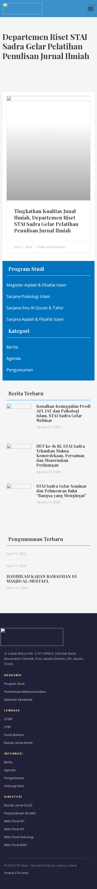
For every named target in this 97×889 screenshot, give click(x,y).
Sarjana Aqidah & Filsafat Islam (34, 319)
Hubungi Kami (14, 786)
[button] (91, 8)
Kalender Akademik (18, 699)
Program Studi (14, 684)
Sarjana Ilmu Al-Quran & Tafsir (35, 308)
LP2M (8, 719)
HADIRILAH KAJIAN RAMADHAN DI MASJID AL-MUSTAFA (41, 579)
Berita (12, 347)
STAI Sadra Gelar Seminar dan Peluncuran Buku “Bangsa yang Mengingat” (61, 490)
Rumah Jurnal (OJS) (18, 805)
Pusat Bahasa (14, 735)
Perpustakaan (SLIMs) (20, 813)
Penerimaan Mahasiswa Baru (25, 692)
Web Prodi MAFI (15, 845)
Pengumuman (19, 370)
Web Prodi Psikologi (19, 837)
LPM (7, 727)
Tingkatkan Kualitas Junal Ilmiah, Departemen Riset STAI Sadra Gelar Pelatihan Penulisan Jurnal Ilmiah (46, 221)
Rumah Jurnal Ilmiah (18, 743)
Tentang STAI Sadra (16, 872)
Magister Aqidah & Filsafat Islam (36, 285)
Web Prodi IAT (14, 829)
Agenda (13, 358)
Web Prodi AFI (14, 821)
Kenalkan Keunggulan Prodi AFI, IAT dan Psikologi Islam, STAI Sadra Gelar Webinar (63, 413)
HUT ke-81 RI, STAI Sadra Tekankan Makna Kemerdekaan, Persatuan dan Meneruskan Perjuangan (60, 456)
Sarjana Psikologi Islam (28, 296)
